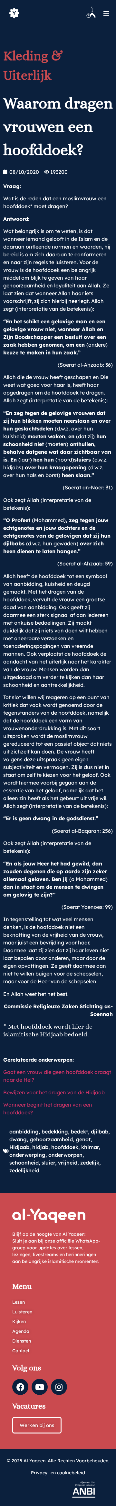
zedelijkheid (24, 1170)
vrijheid (67, 1162)
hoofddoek (64, 1147)
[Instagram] (59, 1387)
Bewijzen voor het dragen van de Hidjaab (54, 1092)
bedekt (79, 1131)
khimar (90, 1147)
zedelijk (89, 1162)
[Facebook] (20, 1387)
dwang (18, 1139)
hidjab (40, 1147)
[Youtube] (40, 1387)
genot (83, 1139)
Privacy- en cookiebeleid (58, 1473)
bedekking (55, 1131)
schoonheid (24, 1162)
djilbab (99, 1131)
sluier (48, 1162)
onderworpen (65, 1155)
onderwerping (27, 1155)
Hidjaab (19, 1147)
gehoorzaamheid (51, 1139)
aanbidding (24, 1131)
